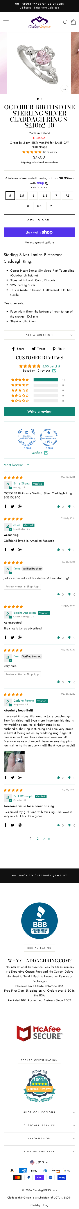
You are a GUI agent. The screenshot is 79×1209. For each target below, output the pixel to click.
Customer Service (39, 1125)
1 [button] (38, 99)
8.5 (39, 206)
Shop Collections (39, 1112)
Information (39, 1138)
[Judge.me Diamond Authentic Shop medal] (27, 437)
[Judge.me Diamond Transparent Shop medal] (48, 437)
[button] (32, 152)
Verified (36, 453)
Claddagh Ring (39, 1205)
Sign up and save (39, 1151)
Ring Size (39, 187)
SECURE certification (39, 1060)
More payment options (39, 242)
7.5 (68, 195)
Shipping (26, 162)
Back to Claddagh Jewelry (42, 875)
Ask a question (39, 335)
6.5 (45, 195)
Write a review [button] (39, 411)
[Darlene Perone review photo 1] (14, 761)
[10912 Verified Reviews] (39, 1103)
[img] (13, 477)
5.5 (22, 195)
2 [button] (42, 99)
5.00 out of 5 (51, 366)
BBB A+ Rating (39, 948)
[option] (39, 6)
